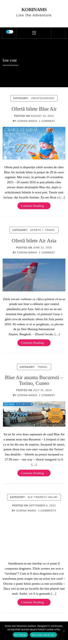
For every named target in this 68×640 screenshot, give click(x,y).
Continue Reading (32, 205)
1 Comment (47, 121)
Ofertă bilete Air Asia (34, 240)
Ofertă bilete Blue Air (34, 109)
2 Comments (47, 510)
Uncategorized (42, 98)
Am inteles (20, 634)
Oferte (35, 230)
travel (50, 230)
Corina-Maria (27, 121)
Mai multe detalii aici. (43, 634)
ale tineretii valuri (43, 497)
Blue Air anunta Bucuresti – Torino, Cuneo (34, 380)
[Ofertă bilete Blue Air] (34, 143)
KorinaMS (34, 9)
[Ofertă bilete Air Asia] (34, 274)
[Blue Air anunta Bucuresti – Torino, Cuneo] (34, 413)
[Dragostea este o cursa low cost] (34, 536)
